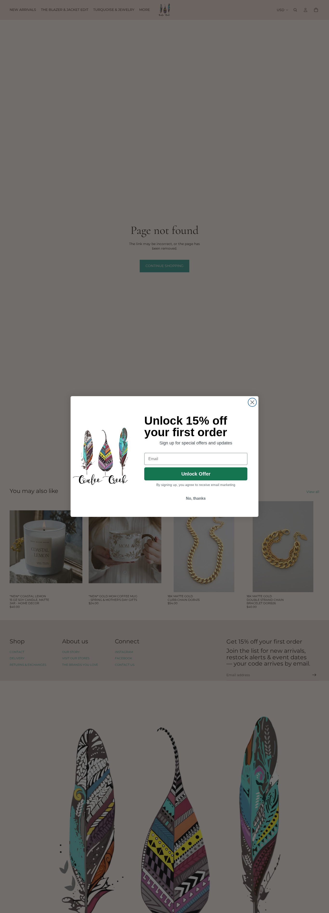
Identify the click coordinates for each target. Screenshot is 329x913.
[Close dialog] (252, 402)
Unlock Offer (196, 474)
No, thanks (196, 498)
